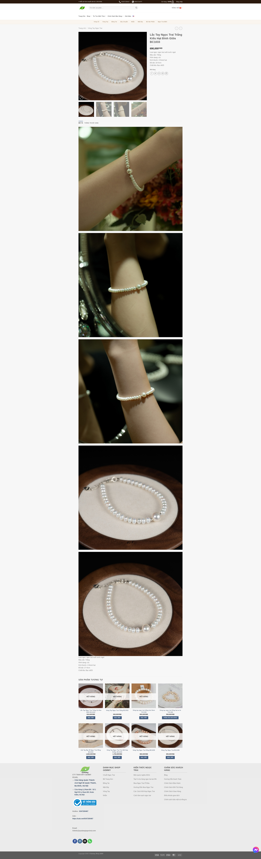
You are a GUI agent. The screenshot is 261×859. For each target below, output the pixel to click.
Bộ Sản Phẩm (150, 21)
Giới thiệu (128, 16)
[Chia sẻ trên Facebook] (151, 73)
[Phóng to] (81, 98)
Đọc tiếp (91, 717)
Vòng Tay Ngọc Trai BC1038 (170, 750)
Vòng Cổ (96, 21)
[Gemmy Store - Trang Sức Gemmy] (82, 8)
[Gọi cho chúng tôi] (90, 841)
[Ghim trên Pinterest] (162, 73)
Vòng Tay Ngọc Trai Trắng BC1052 (117, 710)
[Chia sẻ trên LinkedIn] (166, 73)
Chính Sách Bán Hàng (115, 16)
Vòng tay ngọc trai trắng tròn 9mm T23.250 (144, 711)
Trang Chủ (82, 16)
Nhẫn (133, 21)
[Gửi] (136, 7)
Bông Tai (114, 21)
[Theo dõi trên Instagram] (80, 841)
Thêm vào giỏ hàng (170, 717)
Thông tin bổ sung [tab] (91, 123)
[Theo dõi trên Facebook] (75, 841)
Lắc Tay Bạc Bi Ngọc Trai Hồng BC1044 (91, 751)
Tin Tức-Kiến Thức (99, 16)
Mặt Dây (140, 21)
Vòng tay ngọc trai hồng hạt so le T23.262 (170, 711)
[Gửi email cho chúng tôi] (85, 841)
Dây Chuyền (124, 21)
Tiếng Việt (176, 8)
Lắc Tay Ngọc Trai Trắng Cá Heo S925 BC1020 (90, 711)
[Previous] (82, 66)
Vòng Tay (105, 21)
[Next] (143, 66)
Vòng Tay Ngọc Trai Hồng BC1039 (144, 750)
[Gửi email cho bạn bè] (159, 73)
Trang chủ (82, 28)
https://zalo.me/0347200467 (82, 818)
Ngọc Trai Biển (162, 21)
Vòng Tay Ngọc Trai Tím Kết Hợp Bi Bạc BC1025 (117, 751)
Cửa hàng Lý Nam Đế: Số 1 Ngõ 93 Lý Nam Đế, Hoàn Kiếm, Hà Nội (85, 792)
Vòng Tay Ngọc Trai (95, 28)
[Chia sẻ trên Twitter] (155, 73)
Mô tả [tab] (81, 123)
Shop (88, 16)
